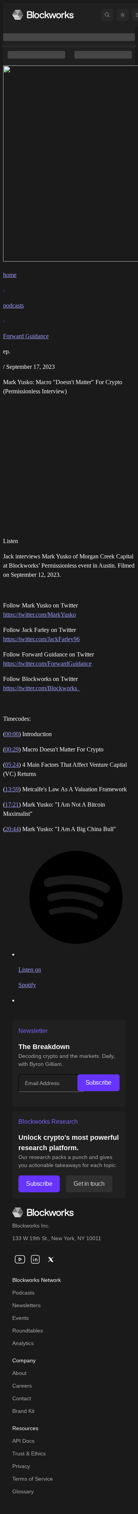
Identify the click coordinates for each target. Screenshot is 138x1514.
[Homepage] (43, 15)
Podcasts (23, 1293)
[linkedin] (35, 1259)
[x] (50, 1259)
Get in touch (89, 1183)
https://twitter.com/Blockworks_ (41, 688)
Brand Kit (23, 1411)
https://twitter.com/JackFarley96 (41, 639)
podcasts (13, 305)
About (19, 1373)
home (9, 275)
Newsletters (26, 1305)
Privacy (21, 1466)
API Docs (23, 1441)
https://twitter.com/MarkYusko (39, 614)
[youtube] (20, 1259)
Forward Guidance (26, 336)
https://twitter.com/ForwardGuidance (47, 663)
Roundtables (27, 1330)
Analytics (23, 1343)
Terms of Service (32, 1479)
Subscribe (98, 1082)
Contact (21, 1398)
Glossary (23, 1491)
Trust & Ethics (29, 1453)
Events (20, 1318)
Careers (22, 1386)
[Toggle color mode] (123, 15)
